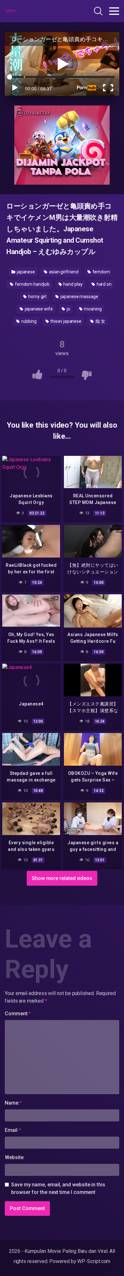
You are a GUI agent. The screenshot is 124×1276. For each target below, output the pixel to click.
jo (68, 308)
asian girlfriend (63, 271)
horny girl (36, 296)
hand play (73, 284)
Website (14, 1157)
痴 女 (99, 321)
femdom (101, 271)
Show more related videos (62, 878)
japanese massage (78, 296)
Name (13, 1103)
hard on (104, 284)
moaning (92, 308)
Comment (18, 1014)
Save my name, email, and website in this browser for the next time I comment (58, 1188)
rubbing (28, 321)
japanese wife (38, 308)
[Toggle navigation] (114, 11)
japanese (25, 271)
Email (13, 1130)
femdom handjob (32, 284)
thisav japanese (65, 321)
